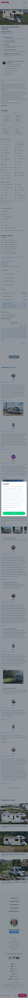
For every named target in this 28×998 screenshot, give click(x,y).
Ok (14, 513)
